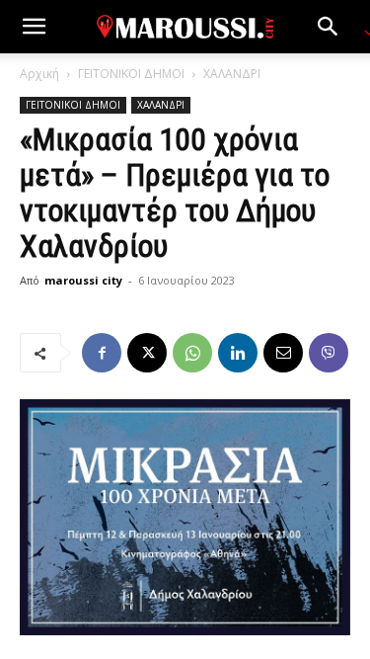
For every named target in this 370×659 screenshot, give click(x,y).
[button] (33, 26)
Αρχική (39, 73)
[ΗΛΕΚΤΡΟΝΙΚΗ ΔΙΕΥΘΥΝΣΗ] (283, 352)
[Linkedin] (238, 352)
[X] (147, 352)
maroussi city (83, 280)
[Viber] (328, 352)
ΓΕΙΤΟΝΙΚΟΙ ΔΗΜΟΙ (131, 73)
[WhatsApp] (192, 352)
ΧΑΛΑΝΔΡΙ (231, 73)
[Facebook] (101, 352)
